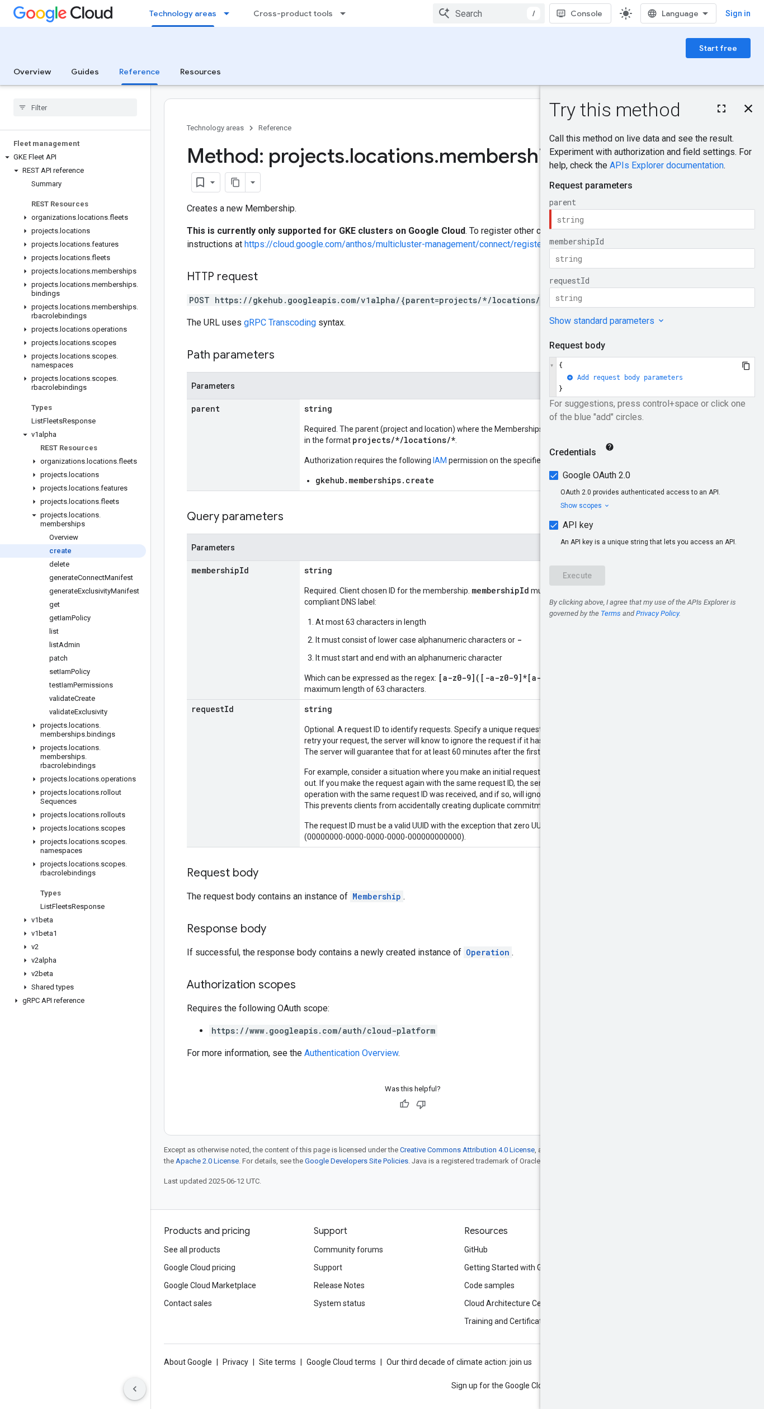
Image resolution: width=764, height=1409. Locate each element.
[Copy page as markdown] (235, 182)
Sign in (738, 13)
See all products (192, 1249)
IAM (440, 460)
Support (328, 1267)
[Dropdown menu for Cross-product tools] (346, 13)
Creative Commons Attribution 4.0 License (467, 1150)
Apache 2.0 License (207, 1161)
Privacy (235, 1362)
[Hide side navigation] (135, 1389)
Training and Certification (508, 1321)
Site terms (277, 1362)
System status (339, 1303)
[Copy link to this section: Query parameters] (295, 517)
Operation (488, 952)
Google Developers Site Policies (356, 1161)
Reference (139, 72)
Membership (376, 896)
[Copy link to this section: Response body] (277, 929)
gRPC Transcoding (280, 322)
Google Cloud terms (341, 1362)
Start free (718, 48)
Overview (32, 72)
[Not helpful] (421, 1104)
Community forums (348, 1249)
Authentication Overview (351, 1053)
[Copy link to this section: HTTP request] (269, 277)
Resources (200, 72)
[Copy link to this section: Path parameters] (286, 355)
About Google (188, 1362)
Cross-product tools (293, 13)
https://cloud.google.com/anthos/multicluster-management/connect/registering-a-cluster (419, 244)
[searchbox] (75, 107)
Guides (85, 72)
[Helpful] (404, 1104)
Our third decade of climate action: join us (459, 1362)
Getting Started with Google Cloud (523, 1267)
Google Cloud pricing (199, 1267)
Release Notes (339, 1285)
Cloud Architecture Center (510, 1303)
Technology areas (182, 13)
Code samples (489, 1285)
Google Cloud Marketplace (210, 1285)
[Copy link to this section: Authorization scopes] (307, 985)
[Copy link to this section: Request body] (269, 873)
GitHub (476, 1249)
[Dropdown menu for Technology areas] (229, 13)
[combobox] (489, 13)
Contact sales (188, 1303)
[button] (73, 157)
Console (586, 13)
